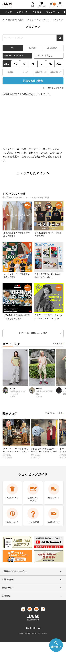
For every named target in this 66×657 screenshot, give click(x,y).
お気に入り (41, 6)
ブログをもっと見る (53, 413)
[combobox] (33, 38)
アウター (32, 20)
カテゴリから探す (16, 20)
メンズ (8, 12)
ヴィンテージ (53, 12)
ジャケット (44, 20)
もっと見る (57, 343)
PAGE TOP (31, 628)
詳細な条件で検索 (33, 80)
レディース (22, 12)
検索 (60, 38)
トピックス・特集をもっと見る (33, 333)
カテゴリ (36, 12)
